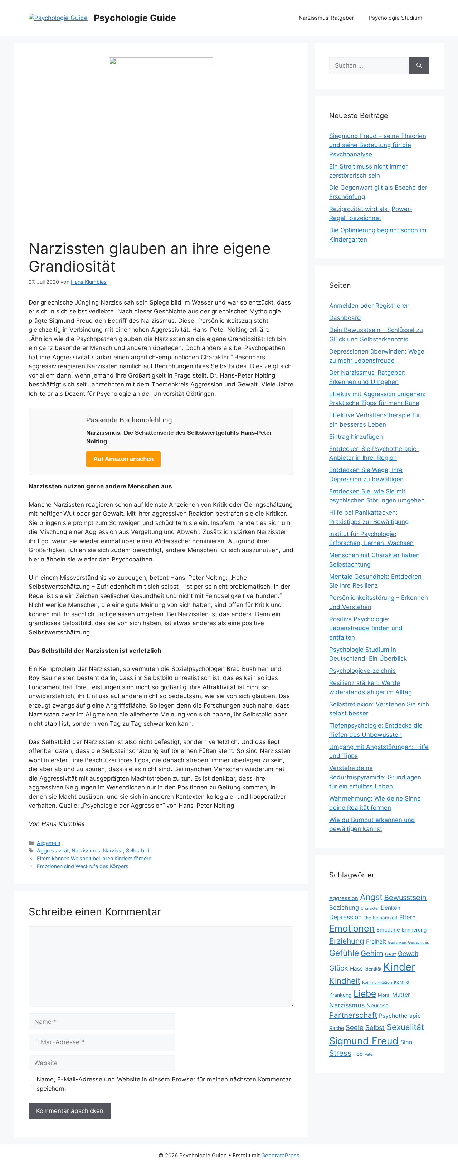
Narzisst (113, 850)
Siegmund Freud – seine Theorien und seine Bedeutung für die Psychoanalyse (377, 145)
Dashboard (345, 317)
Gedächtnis (418, 942)
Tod (358, 1054)
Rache (336, 1028)
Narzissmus (86, 850)
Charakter (370, 908)
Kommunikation (377, 982)
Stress (340, 1053)
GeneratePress (280, 1155)
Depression (345, 917)
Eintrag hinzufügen (356, 436)
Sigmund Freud (364, 1040)
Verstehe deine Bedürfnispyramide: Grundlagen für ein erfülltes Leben (375, 777)
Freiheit (376, 941)
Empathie (388, 930)
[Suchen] (419, 65)
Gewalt (408, 953)
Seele (355, 1027)
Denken (390, 907)
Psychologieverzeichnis (362, 670)
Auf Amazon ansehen (123, 459)
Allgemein (48, 843)
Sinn (406, 1042)
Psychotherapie (400, 1015)
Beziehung (344, 907)
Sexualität (405, 1027)
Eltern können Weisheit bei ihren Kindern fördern (94, 858)
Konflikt (401, 982)
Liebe (365, 993)
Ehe (367, 917)
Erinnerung (414, 930)
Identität (373, 969)
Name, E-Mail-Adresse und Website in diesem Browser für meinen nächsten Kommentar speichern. (163, 1084)
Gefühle (344, 953)
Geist (390, 954)
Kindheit (344, 981)
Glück (338, 968)
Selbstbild (138, 850)
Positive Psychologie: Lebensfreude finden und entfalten (366, 628)
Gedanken (397, 942)
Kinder (399, 967)
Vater (369, 1054)
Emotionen (352, 928)
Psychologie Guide (135, 18)
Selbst (375, 1027)
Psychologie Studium (395, 17)
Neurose (377, 1005)
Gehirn (372, 953)
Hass (356, 968)
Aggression (343, 898)
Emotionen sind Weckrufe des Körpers (82, 866)
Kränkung (340, 995)
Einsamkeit (385, 917)
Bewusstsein (405, 897)
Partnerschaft (353, 1015)
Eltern (407, 917)
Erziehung (346, 941)
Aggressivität (53, 850)
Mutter (401, 994)
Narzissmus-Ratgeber (326, 17)
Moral (384, 995)
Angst (371, 897)
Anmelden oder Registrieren (369, 305)
